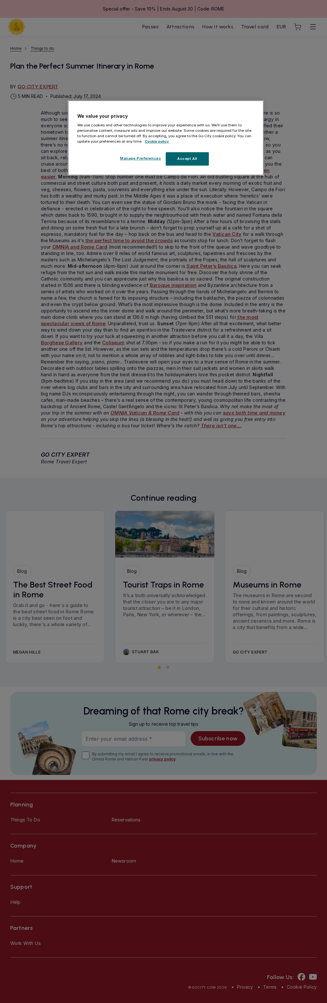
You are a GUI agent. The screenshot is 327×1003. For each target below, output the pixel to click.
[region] (166, 138)
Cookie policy (157, 141)
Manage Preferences (140, 158)
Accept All (187, 158)
